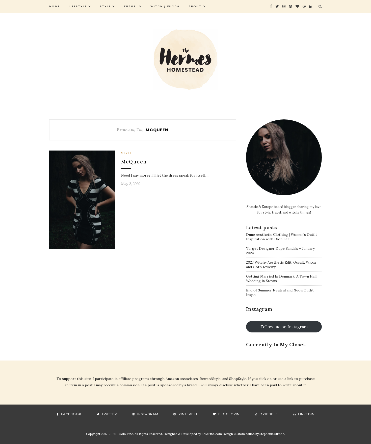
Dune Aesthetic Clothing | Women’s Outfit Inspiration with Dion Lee (281, 236)
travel (130, 6)
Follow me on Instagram (284, 326)
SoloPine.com (212, 434)
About (195, 6)
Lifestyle (78, 6)
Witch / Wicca (165, 6)
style (105, 6)
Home (54, 6)
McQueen (134, 162)
